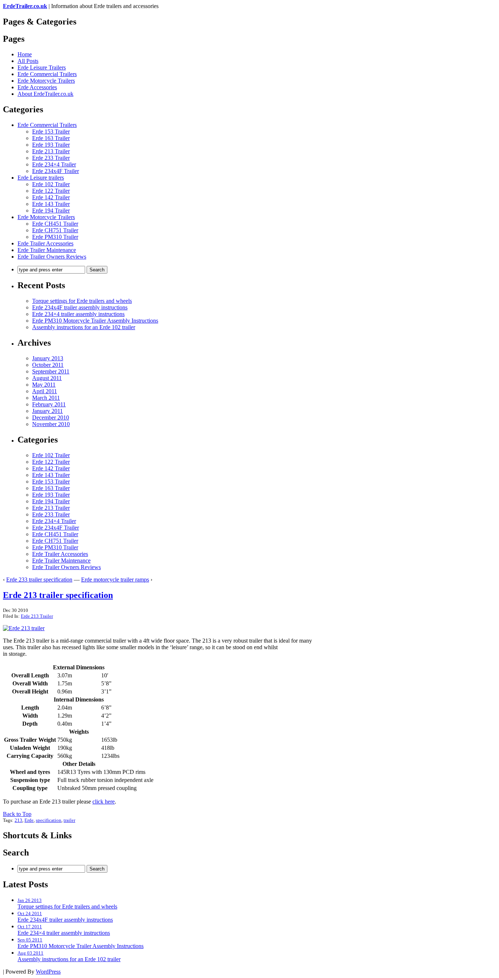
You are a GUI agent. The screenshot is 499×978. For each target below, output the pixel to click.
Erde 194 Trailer (51, 210)
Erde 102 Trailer (51, 184)
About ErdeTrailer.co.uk (45, 94)
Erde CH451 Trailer (55, 224)
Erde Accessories (37, 87)
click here (103, 801)
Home (25, 54)
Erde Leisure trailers (41, 177)
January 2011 (47, 411)
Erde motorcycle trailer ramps (115, 579)
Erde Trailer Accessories (45, 243)
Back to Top (17, 814)
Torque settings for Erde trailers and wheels (82, 301)
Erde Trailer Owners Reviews (52, 256)
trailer (69, 820)
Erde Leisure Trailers (42, 67)
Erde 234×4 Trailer (54, 164)
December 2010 (50, 417)
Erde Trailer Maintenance (47, 250)
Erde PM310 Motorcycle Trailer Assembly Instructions (95, 320)
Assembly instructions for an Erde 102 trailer (83, 327)
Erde (29, 820)
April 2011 (44, 391)
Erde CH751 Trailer (55, 230)
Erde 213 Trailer (51, 151)
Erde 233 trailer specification (39, 579)
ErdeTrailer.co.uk (25, 6)
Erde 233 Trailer (51, 158)
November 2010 (51, 424)
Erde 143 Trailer (51, 204)
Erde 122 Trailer (51, 191)
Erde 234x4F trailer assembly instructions (79, 307)
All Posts (28, 61)
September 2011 (50, 371)
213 (18, 820)
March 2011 (46, 398)
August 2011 (47, 378)
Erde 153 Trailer (51, 131)
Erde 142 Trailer (51, 197)
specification (48, 820)
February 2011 (49, 404)
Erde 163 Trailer (51, 138)
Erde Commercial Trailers (47, 74)
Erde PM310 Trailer (55, 237)
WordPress (48, 971)
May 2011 (44, 384)
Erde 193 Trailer (51, 145)
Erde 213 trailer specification (58, 595)
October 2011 (48, 365)
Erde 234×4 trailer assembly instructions (78, 314)
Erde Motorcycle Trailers (46, 81)
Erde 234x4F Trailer (55, 171)
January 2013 (47, 358)
